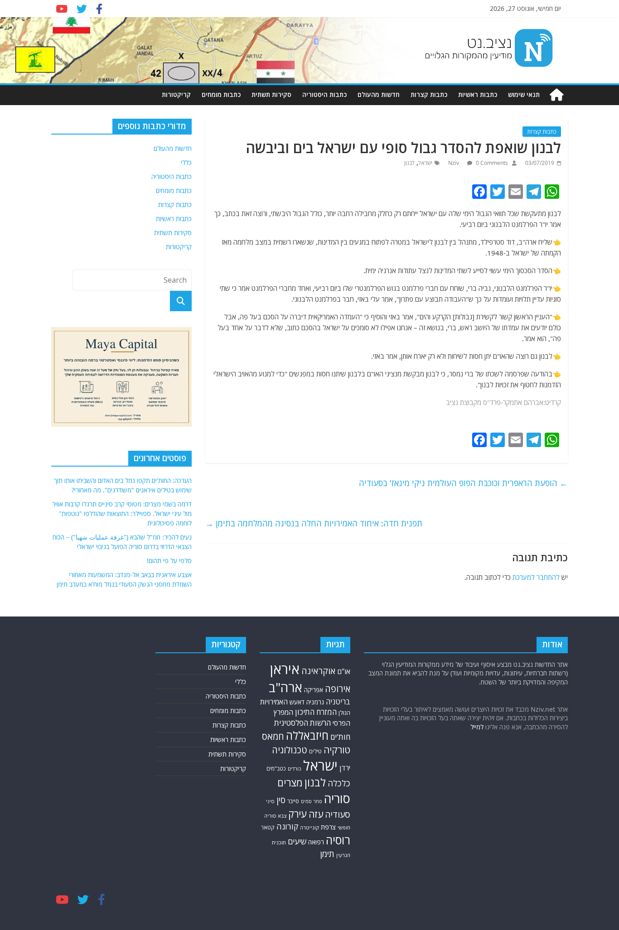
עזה (316, 814)
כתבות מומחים (221, 94)
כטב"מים (276, 768)
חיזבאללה (307, 735)
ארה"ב (285, 687)
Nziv (454, 163)
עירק (297, 813)
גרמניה (315, 702)
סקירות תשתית (271, 94)
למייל (477, 727)
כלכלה (339, 783)
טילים (315, 751)
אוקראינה (318, 671)
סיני (270, 801)
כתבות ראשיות (477, 94)
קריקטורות (176, 94)
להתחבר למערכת (536, 577)
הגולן (344, 712)
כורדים (294, 768)
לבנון (409, 163)
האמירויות (274, 702)
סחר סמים (311, 801)
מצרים (290, 782)
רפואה (316, 842)
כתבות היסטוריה (324, 94)
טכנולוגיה (289, 750)
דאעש (297, 702)
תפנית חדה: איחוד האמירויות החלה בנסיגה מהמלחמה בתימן (313, 523)
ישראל (425, 163)
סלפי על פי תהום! (169, 560)
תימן (327, 853)
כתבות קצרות (429, 94)
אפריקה (313, 690)
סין (280, 800)
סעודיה (337, 814)
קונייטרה (309, 827)
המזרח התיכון (316, 712)
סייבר (293, 801)
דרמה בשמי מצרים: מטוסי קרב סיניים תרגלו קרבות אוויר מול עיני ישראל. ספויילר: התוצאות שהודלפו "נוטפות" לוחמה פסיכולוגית (122, 513)
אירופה (337, 689)
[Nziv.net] (556, 95)
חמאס (273, 736)
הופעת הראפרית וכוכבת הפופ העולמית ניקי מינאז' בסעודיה (463, 482)
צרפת (328, 826)
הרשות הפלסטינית (302, 723)
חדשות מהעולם (379, 94)
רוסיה (338, 840)
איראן (285, 669)
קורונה (287, 826)
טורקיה (337, 749)
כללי (186, 162)
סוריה (337, 798)
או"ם (343, 671)
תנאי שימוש (524, 94)
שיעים (297, 841)
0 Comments (491, 163)
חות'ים (340, 737)
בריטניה (338, 701)
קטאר (268, 827)
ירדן (344, 768)
